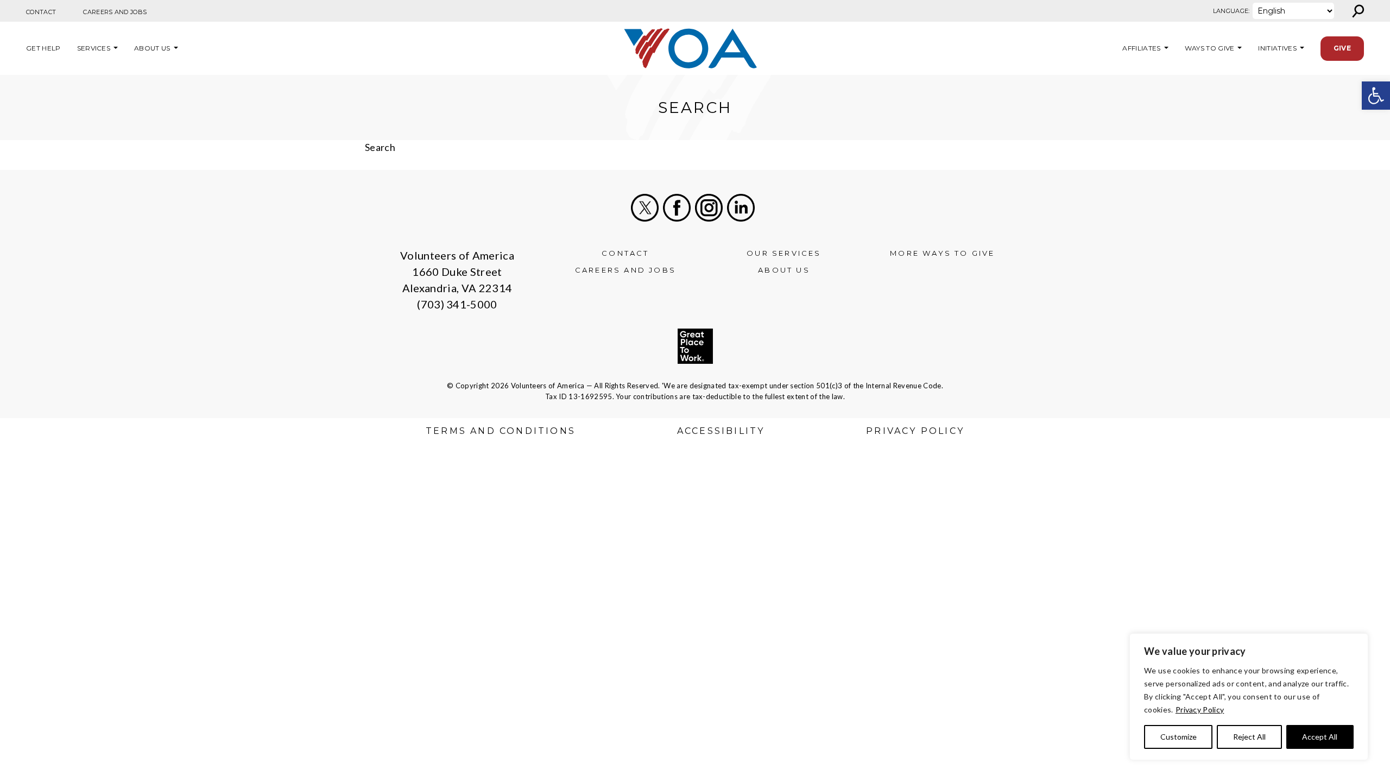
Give (1342, 48)
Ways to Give (1210, 48)
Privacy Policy (1200, 709)
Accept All (1319, 736)
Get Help (43, 48)
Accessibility (721, 431)
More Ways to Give (942, 253)
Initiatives (1277, 48)
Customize (1178, 736)
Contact (41, 12)
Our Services (784, 253)
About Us (152, 48)
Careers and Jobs (115, 12)
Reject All (1249, 736)
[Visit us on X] (645, 208)
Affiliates (1140, 48)
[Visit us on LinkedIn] (741, 208)
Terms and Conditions (501, 431)
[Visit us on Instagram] (709, 208)
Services (94, 48)
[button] (1376, 95)
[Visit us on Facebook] (677, 208)
